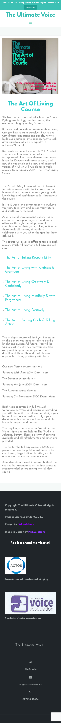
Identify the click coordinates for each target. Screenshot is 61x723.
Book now (30, 7)
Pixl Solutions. (26, 524)
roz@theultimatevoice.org (30, 685)
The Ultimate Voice (30, 15)
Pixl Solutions (36, 532)
